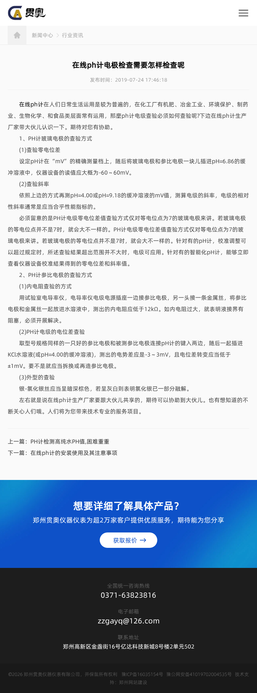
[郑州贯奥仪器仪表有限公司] (27, 13)
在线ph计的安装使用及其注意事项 (73, 453)
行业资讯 (72, 35)
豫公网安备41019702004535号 (199, 674)
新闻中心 (42, 35)
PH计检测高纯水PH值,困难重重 (69, 441)
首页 (17, 35)
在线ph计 (31, 104)
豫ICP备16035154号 (142, 674)
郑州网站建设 (133, 682)
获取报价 (125, 540)
